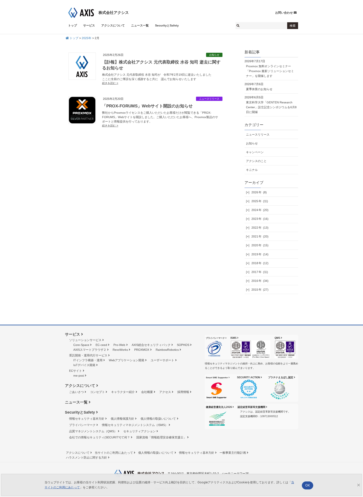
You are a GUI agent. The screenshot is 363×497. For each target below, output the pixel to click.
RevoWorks (120, 349)
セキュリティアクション (139, 431)
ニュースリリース (209, 98)
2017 (259, 272)
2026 (259, 192)
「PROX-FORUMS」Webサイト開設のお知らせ (147, 106)
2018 (259, 263)
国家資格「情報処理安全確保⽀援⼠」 (161, 437)
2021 (259, 236)
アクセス (165, 392)
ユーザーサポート (162, 360)
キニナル (252, 169)
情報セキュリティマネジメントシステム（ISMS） (135, 425)
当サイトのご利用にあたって (114, 452)
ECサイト (75, 370)
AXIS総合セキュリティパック (151, 345)
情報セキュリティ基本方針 (86, 418)
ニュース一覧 (76, 402)
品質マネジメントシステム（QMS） (93, 431)
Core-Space (81, 345)
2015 (259, 289)
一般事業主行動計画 (233, 452)
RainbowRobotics (167, 349)
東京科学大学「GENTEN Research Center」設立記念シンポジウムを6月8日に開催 (271, 107)
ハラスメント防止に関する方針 (86, 457)
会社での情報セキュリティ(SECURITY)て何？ (99, 437)
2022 (259, 227)
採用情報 (183, 392)
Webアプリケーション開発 (126, 360)
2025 (259, 201)
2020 (259, 245)
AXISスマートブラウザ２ (89, 349)
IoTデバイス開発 (84, 365)
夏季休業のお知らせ (259, 89)
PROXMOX (141, 349)
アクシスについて (80, 386)
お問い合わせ (284, 12)
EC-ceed (101, 345)
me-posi (78, 375)
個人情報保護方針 (122, 418)
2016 (259, 280)
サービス (72, 334)
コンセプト (97, 392)
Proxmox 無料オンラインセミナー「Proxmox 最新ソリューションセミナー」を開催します (270, 71)
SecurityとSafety (80, 412)
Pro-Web (119, 345)
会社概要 (147, 392)
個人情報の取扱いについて (158, 418)
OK (307, 485)
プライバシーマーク (82, 425)
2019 (259, 254)
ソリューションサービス (85, 340)
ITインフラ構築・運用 (88, 360)
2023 (259, 218)
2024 (259, 210)
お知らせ (214, 54)
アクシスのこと (256, 161)
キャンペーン (255, 152)
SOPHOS (183, 345)
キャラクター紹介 (123, 392)
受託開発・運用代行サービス (88, 355)
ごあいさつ (76, 392)
